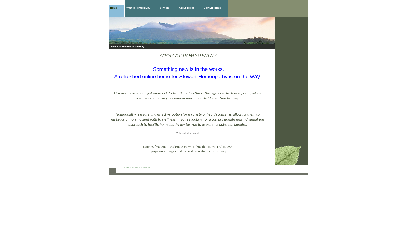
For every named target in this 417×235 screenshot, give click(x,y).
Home (113, 8)
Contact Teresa (212, 8)
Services (164, 8)
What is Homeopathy (138, 8)
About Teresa (186, 8)
